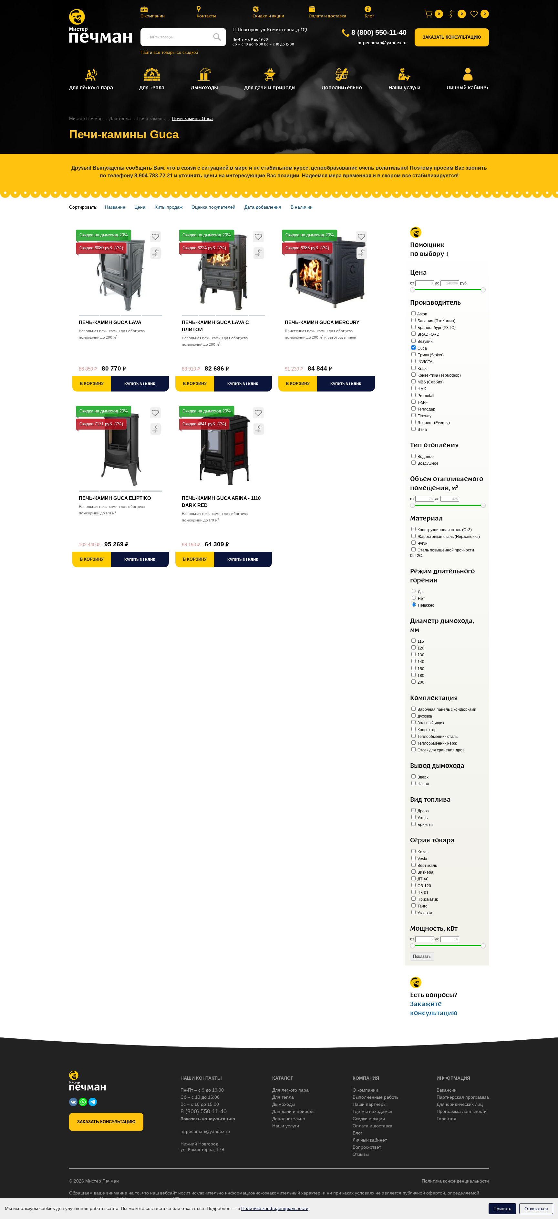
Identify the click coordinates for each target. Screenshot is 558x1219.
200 (420, 682)
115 (420, 641)
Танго (422, 906)
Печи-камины (151, 118)
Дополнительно (288, 1118)
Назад (423, 784)
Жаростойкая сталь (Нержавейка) (448, 536)
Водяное (425, 456)
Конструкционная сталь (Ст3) (444, 530)
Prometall (425, 395)
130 (420, 655)
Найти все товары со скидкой (169, 52)
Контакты (206, 16)
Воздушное (428, 463)
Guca (422, 348)
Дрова (423, 811)
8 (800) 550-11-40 (379, 32)
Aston (422, 314)
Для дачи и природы (293, 1111)
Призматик (427, 899)
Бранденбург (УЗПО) (436, 327)
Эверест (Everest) (433, 423)
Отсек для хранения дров (440, 750)
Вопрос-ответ (367, 1147)
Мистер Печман (86, 118)
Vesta (422, 859)
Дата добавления (262, 207)
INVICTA (424, 362)
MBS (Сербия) (430, 382)
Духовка (424, 716)
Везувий (425, 341)
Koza (422, 852)
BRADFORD (428, 334)
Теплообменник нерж (437, 743)
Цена (139, 207)
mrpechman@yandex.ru (382, 43)
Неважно (425, 605)
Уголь (422, 818)
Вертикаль (427, 865)
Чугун (422, 543)
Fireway (424, 416)
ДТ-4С (423, 879)
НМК (421, 389)
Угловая (424, 913)
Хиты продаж (168, 207)
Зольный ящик (430, 723)
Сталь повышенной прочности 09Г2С (442, 553)
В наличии (302, 207)
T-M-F (422, 402)
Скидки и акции (268, 16)
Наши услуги (285, 1125)
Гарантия (446, 1118)
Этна (422, 429)
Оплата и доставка (327, 16)
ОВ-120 (424, 886)
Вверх (423, 777)
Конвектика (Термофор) (439, 375)
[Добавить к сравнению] (155, 253)
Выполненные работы (376, 1097)
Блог (369, 16)
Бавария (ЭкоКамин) (436, 321)
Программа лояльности (462, 1111)
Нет (421, 598)
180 (420, 675)
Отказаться (536, 1208)
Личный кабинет (370, 1140)
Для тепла (120, 118)
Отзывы (361, 1154)
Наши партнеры (370, 1104)
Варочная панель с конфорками (446, 709)
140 (420, 661)
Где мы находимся (372, 1111)
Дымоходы (283, 1104)
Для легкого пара (290, 1090)
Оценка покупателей (213, 207)
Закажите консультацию (434, 1008)
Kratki (422, 368)
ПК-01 (423, 892)
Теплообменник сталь (437, 736)
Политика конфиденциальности (455, 1181)
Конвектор (427, 730)
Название (115, 207)
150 (420, 669)
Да (420, 592)
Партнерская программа (463, 1097)
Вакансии (447, 1090)
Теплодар (426, 409)
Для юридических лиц (460, 1104)
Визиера (425, 872)
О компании (152, 16)
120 (420, 648)
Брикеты (425, 824)
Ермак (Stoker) (430, 355)
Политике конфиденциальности (274, 1208)
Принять (502, 1208)
